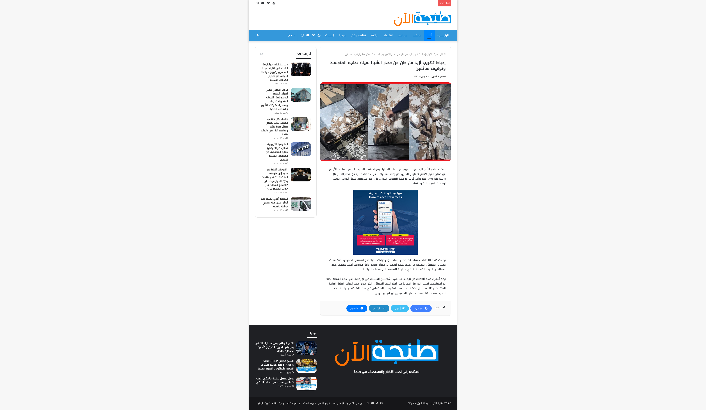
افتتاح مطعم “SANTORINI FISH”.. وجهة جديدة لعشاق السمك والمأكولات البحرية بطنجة (276, 364)
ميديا (342, 35)
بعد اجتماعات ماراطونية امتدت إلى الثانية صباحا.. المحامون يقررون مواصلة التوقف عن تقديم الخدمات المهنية (274, 72)
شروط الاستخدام (307, 403)
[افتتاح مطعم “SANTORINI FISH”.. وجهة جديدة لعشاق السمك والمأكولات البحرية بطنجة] (306, 366)
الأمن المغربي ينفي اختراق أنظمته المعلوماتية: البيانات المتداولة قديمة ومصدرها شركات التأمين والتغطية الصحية (274, 99)
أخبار (429, 35)
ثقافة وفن (358, 35)
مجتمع (417, 35)
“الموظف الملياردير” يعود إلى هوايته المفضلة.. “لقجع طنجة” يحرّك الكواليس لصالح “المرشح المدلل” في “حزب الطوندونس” (275, 179)
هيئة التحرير (437, 76)
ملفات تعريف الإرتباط (266, 403)
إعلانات (329, 35)
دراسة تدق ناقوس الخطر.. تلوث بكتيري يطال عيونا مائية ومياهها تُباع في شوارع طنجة (274, 126)
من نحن (359, 403)
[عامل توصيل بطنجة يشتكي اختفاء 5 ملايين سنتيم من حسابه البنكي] (306, 383)
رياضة (374, 35)
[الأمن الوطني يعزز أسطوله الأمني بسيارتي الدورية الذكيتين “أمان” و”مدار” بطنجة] (306, 348)
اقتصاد (388, 35)
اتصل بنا (350, 403)
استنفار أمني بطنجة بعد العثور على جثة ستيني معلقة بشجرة (274, 202)
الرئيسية (443, 35)
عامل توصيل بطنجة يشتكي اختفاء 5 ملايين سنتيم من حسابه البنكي (275, 380)
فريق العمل (324, 403)
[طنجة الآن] (422, 18)
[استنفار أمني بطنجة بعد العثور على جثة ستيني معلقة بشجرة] (301, 204)
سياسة (402, 35)
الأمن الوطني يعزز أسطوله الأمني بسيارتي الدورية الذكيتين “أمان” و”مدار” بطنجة (274, 347)
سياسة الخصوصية (288, 403)
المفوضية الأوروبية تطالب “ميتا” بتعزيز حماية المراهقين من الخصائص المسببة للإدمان (277, 152)
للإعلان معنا (338, 403)
